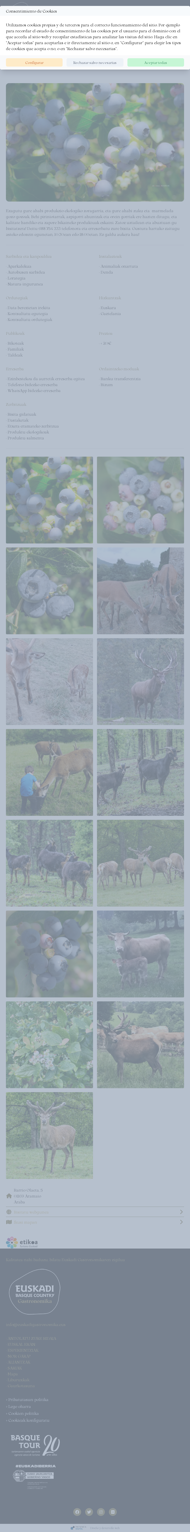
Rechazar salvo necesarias (95, 62)
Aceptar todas (155, 62)
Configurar (34, 62)
